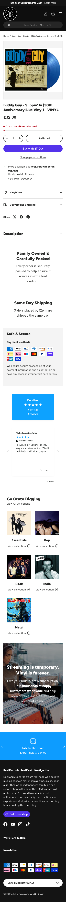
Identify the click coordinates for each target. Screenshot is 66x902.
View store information (20, 178)
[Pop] (47, 523)
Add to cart (44, 138)
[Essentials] (19, 523)
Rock (19, 584)
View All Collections (18, 503)
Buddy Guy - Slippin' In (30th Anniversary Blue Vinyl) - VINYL (37, 36)
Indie (47, 584)
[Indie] (47, 567)
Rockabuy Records (18, 894)
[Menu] (60, 13)
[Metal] (19, 610)
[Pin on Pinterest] (28, 217)
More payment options (33, 157)
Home (6, 36)
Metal (19, 627)
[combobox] (33, 25)
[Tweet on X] (14, 217)
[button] (53, 13)
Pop (47, 540)
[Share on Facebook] (21, 217)
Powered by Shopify (36, 894)
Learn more (50, 2)
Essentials (19, 540)
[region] (33, 452)
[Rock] (19, 567)
